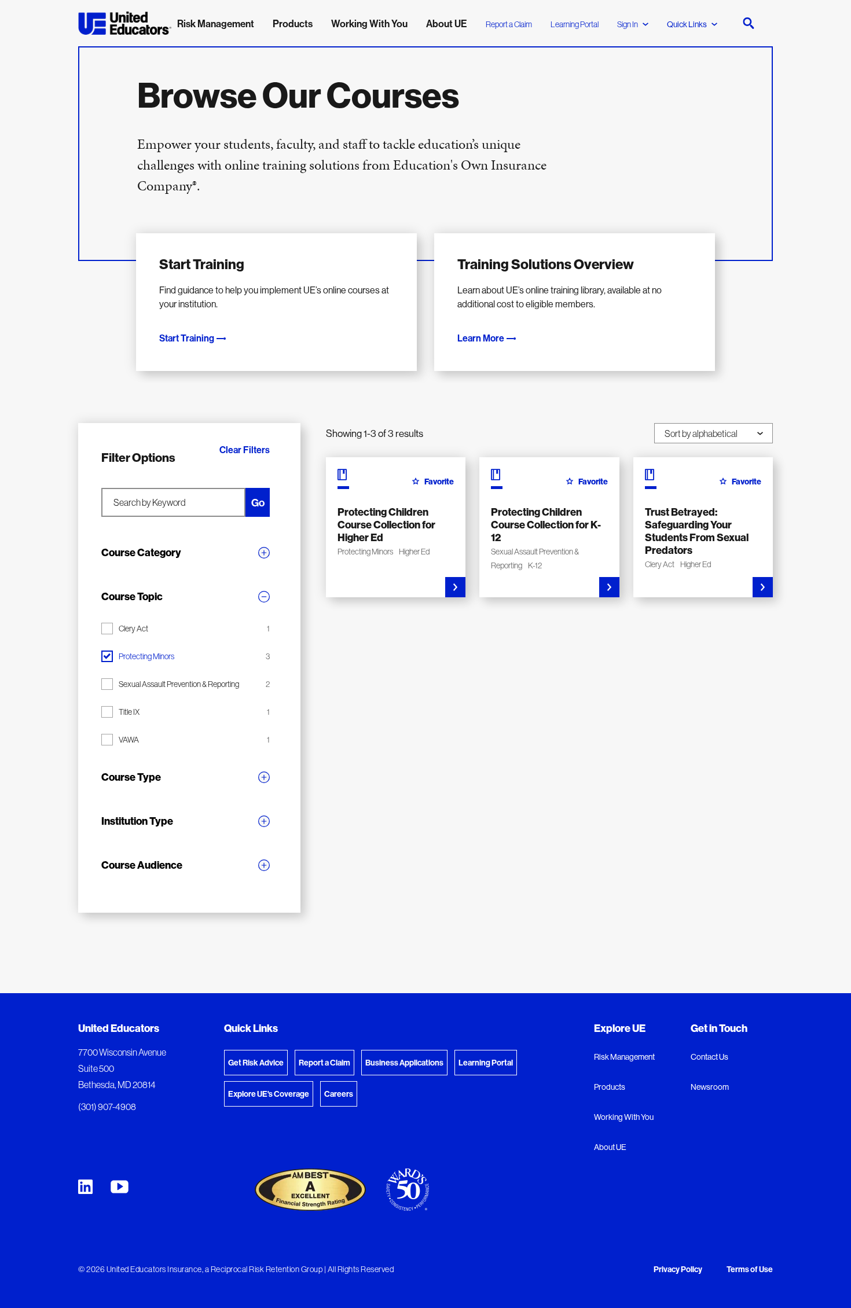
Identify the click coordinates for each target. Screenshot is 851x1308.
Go (258, 502)
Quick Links (687, 24)
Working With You (624, 1117)
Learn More (480, 338)
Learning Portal (575, 24)
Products (609, 1087)
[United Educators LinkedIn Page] (85, 1187)
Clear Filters (244, 450)
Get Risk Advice (256, 1062)
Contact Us (709, 1057)
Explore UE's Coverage (268, 1094)
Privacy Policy (678, 1269)
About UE (610, 1147)
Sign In (627, 24)
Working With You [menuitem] (369, 23)
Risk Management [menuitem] (215, 23)
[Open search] (748, 23)
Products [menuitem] (293, 23)
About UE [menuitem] (446, 23)
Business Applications (404, 1062)
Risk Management (624, 1057)
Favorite (439, 481)
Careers (338, 1094)
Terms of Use (750, 1269)
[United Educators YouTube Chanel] (119, 1186)
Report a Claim (509, 24)
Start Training (186, 338)
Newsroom (710, 1087)
